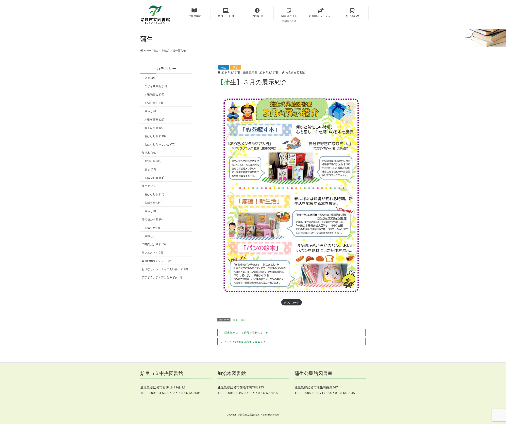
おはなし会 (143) (155, 136)
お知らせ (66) (152, 161)
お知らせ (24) (152, 202)
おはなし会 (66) (154, 177)
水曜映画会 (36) (154, 94)
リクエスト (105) (152, 252)
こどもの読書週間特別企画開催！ (245, 342)
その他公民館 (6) (152, 219)
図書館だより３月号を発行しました (246, 332)
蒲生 (223, 67)
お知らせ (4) (152, 227)
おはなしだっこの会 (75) (159, 144)
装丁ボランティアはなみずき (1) (162, 277)
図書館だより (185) (154, 244)
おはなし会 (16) (154, 194)
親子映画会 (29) (154, 128)
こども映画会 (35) (155, 86)
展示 (235, 67)
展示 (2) (149, 236)
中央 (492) (148, 78)
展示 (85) (150, 111)
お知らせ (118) (153, 103)
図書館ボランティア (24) (157, 261)
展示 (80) (150, 211)
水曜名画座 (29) (154, 119)
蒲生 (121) (148, 186)
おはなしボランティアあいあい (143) (165, 269)
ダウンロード (291, 302)
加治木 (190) (150, 153)
